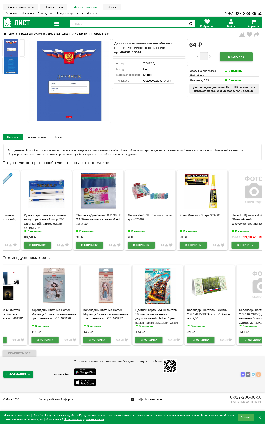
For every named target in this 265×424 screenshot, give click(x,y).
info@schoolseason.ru (146, 399)
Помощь (43, 13)
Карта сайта (61, 374)
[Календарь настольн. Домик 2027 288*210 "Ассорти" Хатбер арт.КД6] (184, 302)
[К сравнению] (243, 34)
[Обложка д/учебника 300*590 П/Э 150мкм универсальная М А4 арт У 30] (80, 207)
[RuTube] (248, 374)
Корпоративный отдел (20, 7)
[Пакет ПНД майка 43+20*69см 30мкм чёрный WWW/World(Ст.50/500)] (236, 207)
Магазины (27, 13)
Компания (11, 13)
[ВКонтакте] (243, 374)
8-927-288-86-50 (246, 397)
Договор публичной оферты (56, 399)
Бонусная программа (70, 13)
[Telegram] (253, 374)
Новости (92, 13)
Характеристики (36, 137)
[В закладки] (250, 34)
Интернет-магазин (85, 7)
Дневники (68, 33)
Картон (147, 74)
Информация (15, 374)
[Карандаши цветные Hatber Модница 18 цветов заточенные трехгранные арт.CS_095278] (28, 302)
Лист (9, 399)
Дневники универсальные (93, 33)
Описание (13, 137)
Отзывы (59, 137)
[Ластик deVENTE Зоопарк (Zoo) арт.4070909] (132, 207)
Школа (12, 33)
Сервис (112, 7)
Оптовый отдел (54, 7)
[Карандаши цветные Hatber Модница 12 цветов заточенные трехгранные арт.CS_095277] (80, 302)
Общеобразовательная (157, 80)
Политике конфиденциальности (84, 419)
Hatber (147, 69)
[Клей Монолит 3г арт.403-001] (184, 207)
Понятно (245, 417)
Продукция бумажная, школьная (39, 33)
